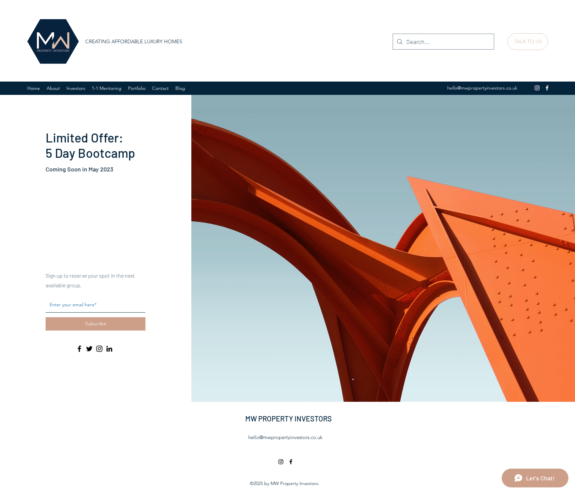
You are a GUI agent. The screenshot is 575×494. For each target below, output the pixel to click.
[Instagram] (537, 88)
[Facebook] (547, 88)
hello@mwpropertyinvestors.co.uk (482, 88)
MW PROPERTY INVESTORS (288, 418)
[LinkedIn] (109, 349)
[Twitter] (89, 349)
